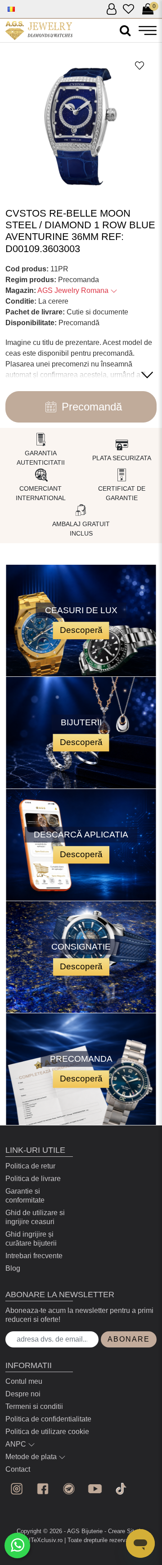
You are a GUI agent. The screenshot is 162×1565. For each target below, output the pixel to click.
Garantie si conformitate (25, 1195)
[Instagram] (16, 1489)
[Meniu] (148, 30)
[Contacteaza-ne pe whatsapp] (17, 1545)
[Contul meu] (111, 10)
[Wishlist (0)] (128, 10)
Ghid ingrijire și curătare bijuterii (31, 1238)
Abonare (129, 1339)
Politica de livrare (33, 1178)
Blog (12, 1268)
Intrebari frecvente (34, 1256)
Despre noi (22, 1394)
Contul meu (23, 1381)
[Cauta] (125, 30)
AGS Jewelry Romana (73, 290)
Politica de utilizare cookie (47, 1431)
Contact (17, 1469)
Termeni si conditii (34, 1406)
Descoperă (81, 630)
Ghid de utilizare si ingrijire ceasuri (35, 1217)
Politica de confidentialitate (48, 1419)
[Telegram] (69, 1489)
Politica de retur (30, 1166)
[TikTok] (121, 1489)
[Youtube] (95, 1489)
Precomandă (92, 407)
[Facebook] (43, 1489)
